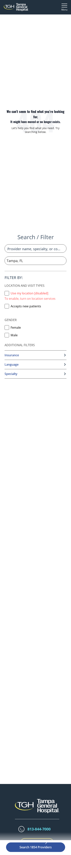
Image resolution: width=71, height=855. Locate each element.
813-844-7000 (39, 829)
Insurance (12, 355)
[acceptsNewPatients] (7, 306)
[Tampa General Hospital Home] (16, 7)
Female (16, 327)
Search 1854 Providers (36, 847)
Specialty (11, 374)
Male (14, 335)
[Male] (7, 335)
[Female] (7, 327)
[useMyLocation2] (7, 293)
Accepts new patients (26, 306)
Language (12, 364)
